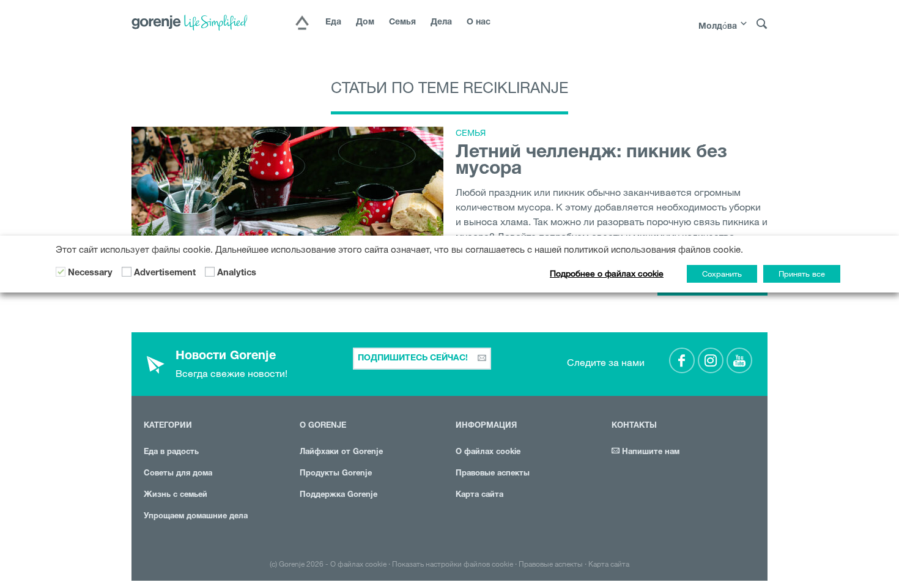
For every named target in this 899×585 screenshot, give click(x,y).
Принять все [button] (802, 273)
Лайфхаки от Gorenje (341, 452)
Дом (365, 22)
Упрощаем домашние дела (196, 517)
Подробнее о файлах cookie (607, 273)
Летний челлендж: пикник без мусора (591, 161)
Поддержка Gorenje (338, 495)
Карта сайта (479, 495)
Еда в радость (171, 452)
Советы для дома (178, 474)
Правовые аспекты (493, 474)
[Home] (302, 24)
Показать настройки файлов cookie (452, 563)
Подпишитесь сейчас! (414, 358)
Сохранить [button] (722, 273)
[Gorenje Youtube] (739, 360)
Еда (333, 22)
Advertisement (165, 273)
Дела (441, 22)
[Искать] (762, 24)
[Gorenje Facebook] (682, 360)
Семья (402, 22)
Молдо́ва (717, 27)
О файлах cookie (488, 452)
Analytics (236, 273)
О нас (478, 22)
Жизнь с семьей (175, 495)
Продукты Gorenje (336, 474)
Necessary (90, 273)
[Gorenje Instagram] (710, 360)
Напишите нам (649, 452)
